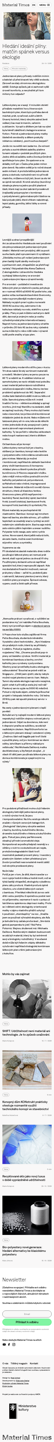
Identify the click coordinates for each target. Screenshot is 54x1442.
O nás (5, 1363)
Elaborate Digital (22, 1381)
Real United (15, 1378)
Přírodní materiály (19, 69)
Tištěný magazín (19, 1363)
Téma (6, 69)
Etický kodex (7, 1386)
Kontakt (34, 1363)
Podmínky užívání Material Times (15, 1383)
